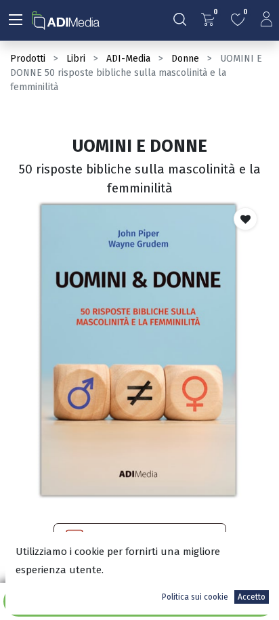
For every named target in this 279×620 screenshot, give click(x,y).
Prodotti (27, 58)
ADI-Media (128, 58)
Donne (185, 58)
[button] (245, 218)
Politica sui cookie (195, 597)
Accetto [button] (251, 597)
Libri (75, 58)
